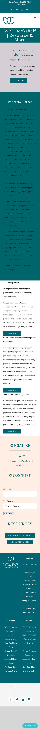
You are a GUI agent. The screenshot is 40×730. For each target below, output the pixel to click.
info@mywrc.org (20, 4)
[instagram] (24, 456)
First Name (7, 489)
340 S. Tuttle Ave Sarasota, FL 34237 (11, 631)
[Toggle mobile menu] (35, 17)
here (18, 171)
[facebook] (16, 456)
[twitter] (20, 456)
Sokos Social (18, 691)
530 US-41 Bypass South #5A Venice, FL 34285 (29, 631)
